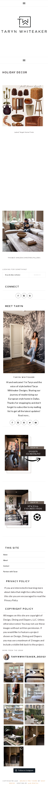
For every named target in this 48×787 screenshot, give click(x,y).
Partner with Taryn (10, 572)
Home (5, 555)
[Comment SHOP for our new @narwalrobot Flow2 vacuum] (13, 714)
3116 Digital (33, 783)
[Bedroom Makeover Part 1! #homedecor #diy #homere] (34, 672)
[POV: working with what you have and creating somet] (34, 735)
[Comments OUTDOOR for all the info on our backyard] (13, 735)
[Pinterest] (30, 295)
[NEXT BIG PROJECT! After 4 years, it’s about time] (13, 693)
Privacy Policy (11, 600)
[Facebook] (18, 295)
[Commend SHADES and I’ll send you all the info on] (13, 672)
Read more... (24, 415)
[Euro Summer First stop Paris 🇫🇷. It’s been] (34, 714)
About (5, 560)
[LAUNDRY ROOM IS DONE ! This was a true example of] (13, 756)
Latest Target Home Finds (24, 132)
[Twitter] (30, 422)
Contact (6, 566)
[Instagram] (24, 295)
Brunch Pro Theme (28, 781)
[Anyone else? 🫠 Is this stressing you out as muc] (34, 693)
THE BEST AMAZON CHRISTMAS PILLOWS (24, 258)
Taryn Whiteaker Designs (24, 31)
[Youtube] (35, 422)
